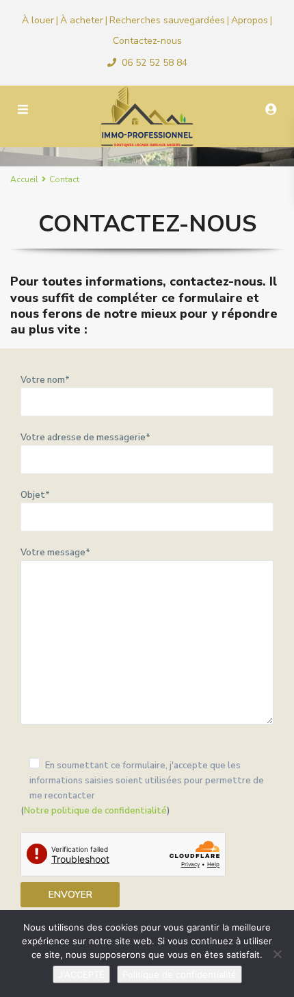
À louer (38, 20)
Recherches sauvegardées (167, 20)
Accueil (24, 179)
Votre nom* (45, 380)
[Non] (277, 954)
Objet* (35, 495)
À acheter (81, 20)
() (142, 788)
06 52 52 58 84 (154, 62)
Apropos (249, 20)
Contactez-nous (147, 40)
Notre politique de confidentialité (95, 811)
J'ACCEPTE (81, 974)
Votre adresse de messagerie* (85, 437)
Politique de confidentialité (179, 974)
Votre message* (55, 552)
